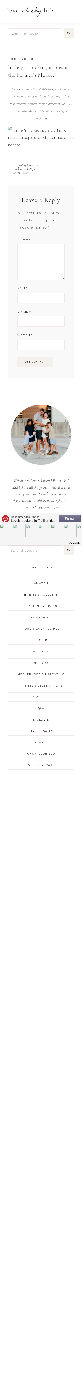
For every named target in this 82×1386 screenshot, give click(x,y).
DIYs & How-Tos (41, 617)
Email (24, 311)
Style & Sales (41, 731)
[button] (73, 9)
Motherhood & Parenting (41, 674)
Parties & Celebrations (41, 685)
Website (25, 335)
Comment (26, 239)
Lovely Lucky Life (30, 11)
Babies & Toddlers (41, 594)
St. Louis (41, 719)
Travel (41, 742)
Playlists (41, 697)
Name (23, 288)
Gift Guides (41, 640)
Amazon (41, 583)
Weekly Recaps (41, 765)
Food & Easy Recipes (41, 628)
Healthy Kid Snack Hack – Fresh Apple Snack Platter (25, 169)
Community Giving (41, 606)
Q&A (41, 708)
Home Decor (41, 662)
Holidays (41, 651)
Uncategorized (41, 753)
